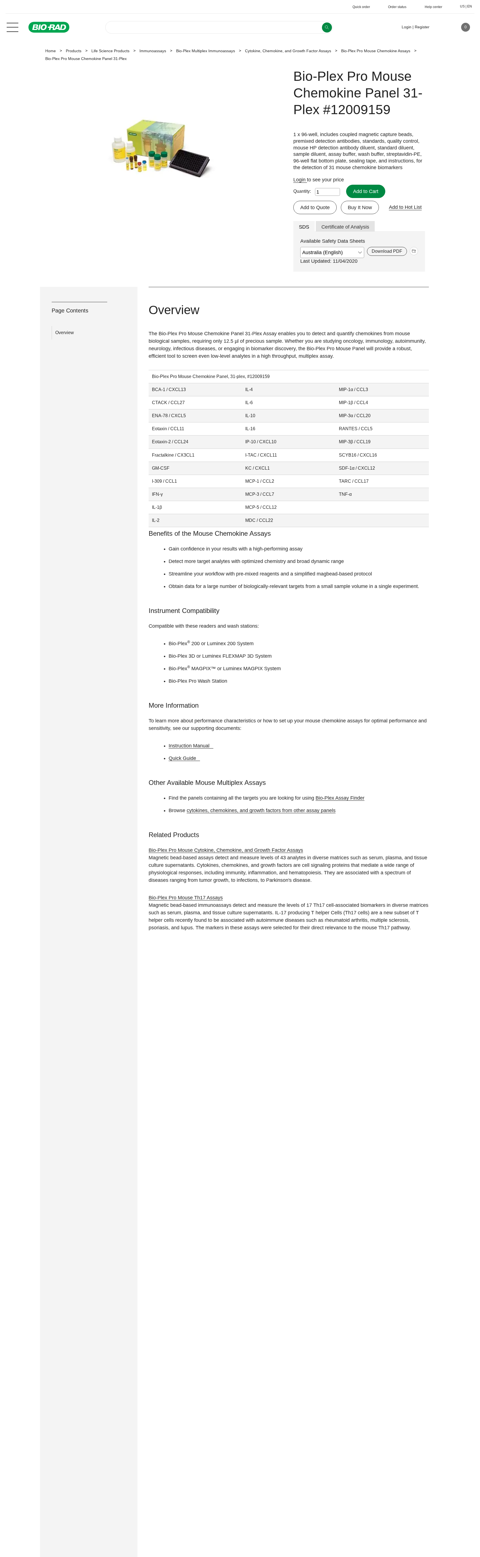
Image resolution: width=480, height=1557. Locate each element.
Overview (64, 332)
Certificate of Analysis (345, 227)
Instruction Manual (189, 746)
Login (300, 179)
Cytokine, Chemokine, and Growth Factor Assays (288, 51)
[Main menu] (12, 26)
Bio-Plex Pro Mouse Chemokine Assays (375, 51)
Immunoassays (152, 51)
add (414, 251)
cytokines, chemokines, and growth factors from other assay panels (261, 810)
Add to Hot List (405, 207)
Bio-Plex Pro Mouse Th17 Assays (186, 897)
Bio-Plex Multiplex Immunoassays (205, 51)
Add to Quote (315, 207)
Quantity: (302, 191)
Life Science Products (110, 51)
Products (73, 51)
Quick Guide (182, 758)
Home (50, 51)
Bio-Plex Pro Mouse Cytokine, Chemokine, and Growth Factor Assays (226, 850)
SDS (304, 227)
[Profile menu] (441, 27)
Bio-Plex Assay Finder (340, 798)
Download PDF (387, 251)
